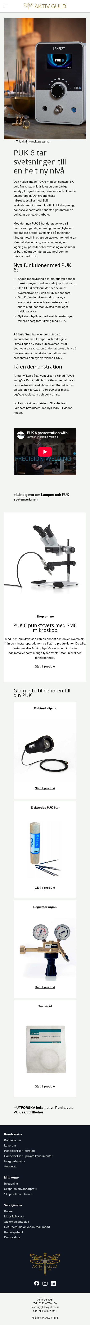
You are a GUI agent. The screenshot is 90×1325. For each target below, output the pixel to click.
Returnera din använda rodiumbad (27, 1227)
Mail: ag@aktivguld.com (45, 1307)
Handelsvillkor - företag (19, 1150)
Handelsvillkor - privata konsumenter (28, 1156)
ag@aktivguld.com (26, 394)
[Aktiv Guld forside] (45, 6)
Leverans (10, 1145)
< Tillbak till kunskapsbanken (32, 141)
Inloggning (11, 1183)
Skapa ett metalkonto (18, 1194)
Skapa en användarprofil (20, 1188)
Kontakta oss (12, 1140)
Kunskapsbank (14, 1232)
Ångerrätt (10, 1166)
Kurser (8, 1211)
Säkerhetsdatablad (16, 1221)
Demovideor (12, 1237)
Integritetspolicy (14, 1161)
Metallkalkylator (14, 1216)
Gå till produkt (45, 666)
